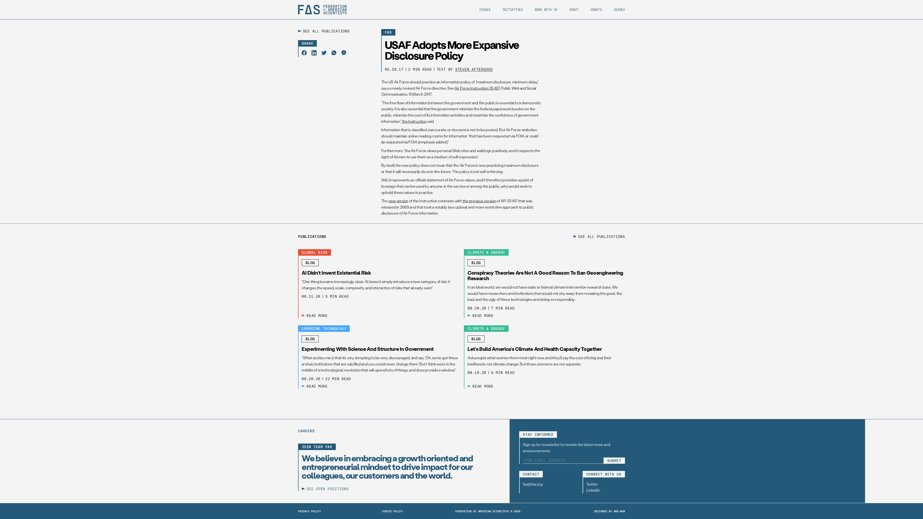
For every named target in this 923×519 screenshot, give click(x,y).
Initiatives (512, 9)
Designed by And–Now (609, 511)
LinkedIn (593, 490)
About (574, 9)
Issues (484, 9)
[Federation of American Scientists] (322, 9)
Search (619, 9)
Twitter (592, 484)
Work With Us (546, 9)
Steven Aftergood (474, 69)
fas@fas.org (533, 484)
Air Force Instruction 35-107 (477, 88)
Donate (596, 9)
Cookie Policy (392, 511)
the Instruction (414, 121)
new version (398, 200)
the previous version (479, 200)
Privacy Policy (309, 511)
